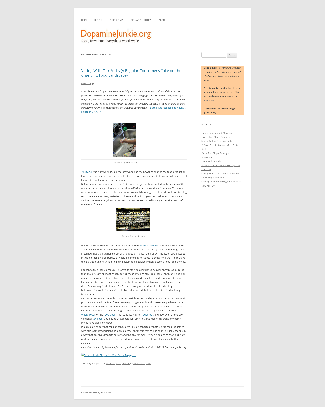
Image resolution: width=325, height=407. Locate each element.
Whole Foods (88, 314)
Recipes (98, 20)
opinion (126, 363)
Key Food (97, 318)
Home (84, 20)
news (118, 363)
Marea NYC (207, 157)
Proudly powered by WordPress (96, 392)
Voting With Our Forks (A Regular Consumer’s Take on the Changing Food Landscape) (131, 72)
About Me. (209, 100)
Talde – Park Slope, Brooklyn (215, 136)
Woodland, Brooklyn (211, 161)
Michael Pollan (148, 245)
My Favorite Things (141, 20)
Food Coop (110, 314)
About (162, 20)
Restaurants (116, 20)
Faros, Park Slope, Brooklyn (215, 153)
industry (110, 363)
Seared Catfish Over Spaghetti (216, 141)
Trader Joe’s (147, 314)
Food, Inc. (87, 172)
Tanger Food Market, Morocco (216, 132)
